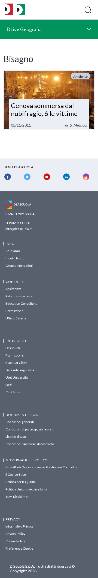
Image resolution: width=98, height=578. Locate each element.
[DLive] (8, 10)
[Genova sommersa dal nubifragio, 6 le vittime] (49, 100)
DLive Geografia (24, 29)
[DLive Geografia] (21, 13)
